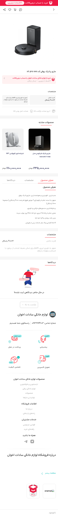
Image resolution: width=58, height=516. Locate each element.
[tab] (47, 181)
